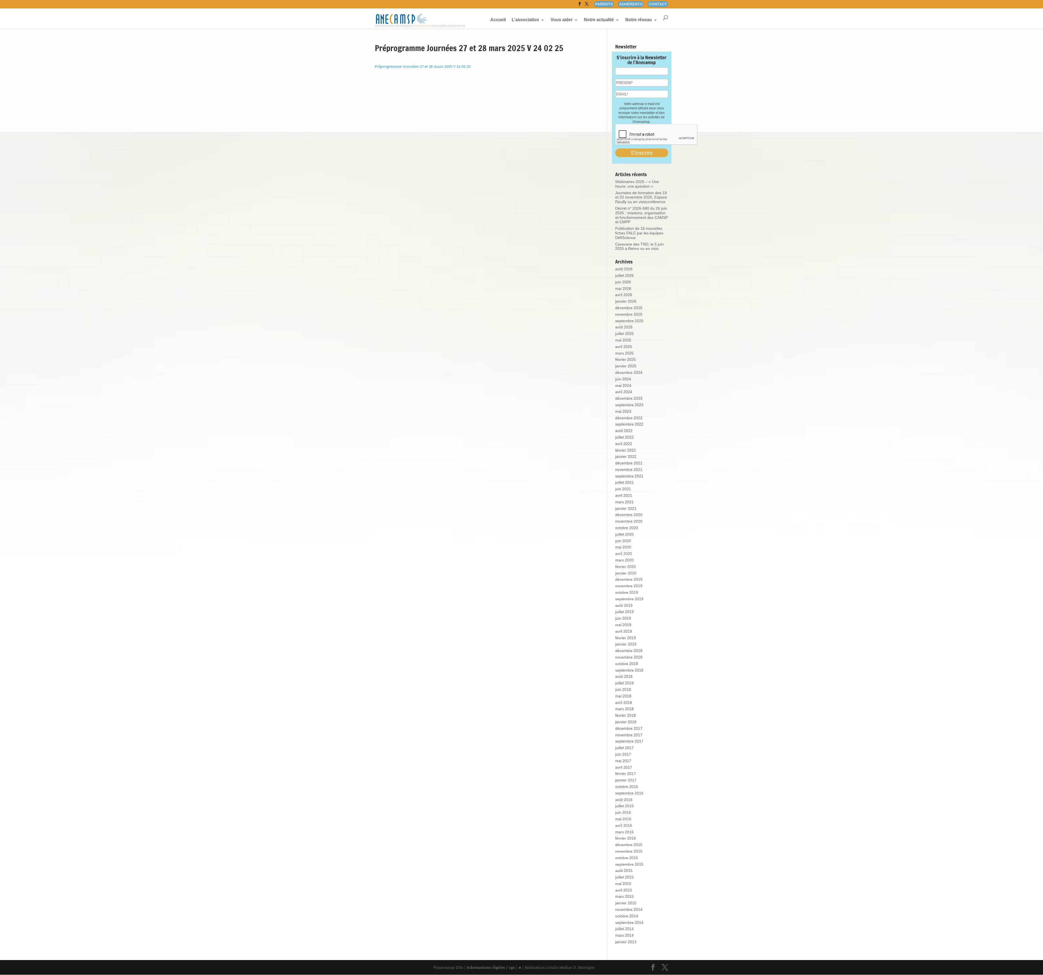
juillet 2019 (624, 612)
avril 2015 (623, 890)
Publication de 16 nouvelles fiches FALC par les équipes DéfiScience (639, 233)
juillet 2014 (624, 929)
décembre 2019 (628, 579)
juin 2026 (623, 282)
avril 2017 (623, 767)
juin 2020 (623, 541)
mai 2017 (623, 761)
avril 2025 (623, 346)
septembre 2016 (629, 793)
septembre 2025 (629, 321)
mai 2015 (623, 883)
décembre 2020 (628, 515)
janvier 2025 (625, 366)
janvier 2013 (625, 942)
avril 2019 (623, 631)
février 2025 (625, 359)
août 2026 (624, 269)
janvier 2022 (625, 456)
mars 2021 (624, 502)
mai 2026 (623, 288)
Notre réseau (638, 20)
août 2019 (624, 605)
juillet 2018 (624, 683)
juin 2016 (623, 812)
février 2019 (625, 638)
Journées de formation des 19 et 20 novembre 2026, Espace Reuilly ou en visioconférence (641, 197)
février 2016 (625, 838)
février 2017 (625, 773)
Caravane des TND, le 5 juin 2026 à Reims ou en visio (639, 246)
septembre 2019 (629, 599)
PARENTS (604, 4)
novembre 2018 (628, 657)
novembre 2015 (628, 851)
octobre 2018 (626, 664)
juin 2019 (623, 618)
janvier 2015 (625, 903)
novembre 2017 (628, 735)
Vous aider (562, 20)
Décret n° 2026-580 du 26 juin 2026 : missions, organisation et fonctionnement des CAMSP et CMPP (641, 215)
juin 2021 (623, 489)
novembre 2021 (628, 469)
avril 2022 (623, 444)
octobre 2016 (626, 786)
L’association (525, 20)
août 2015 (624, 870)
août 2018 (624, 676)
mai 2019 (623, 625)
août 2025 (624, 327)
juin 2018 (623, 689)
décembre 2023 (628, 398)
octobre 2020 (626, 528)
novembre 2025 (628, 314)
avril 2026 (623, 295)
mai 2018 (623, 696)
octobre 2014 (626, 916)
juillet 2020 (624, 534)
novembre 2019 (628, 586)
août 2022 (624, 430)
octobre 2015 (626, 858)
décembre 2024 (628, 372)
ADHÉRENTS (630, 4)
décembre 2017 (628, 728)
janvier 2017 (625, 780)
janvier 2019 (625, 644)
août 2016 (624, 799)
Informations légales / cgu (491, 967)
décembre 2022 (628, 418)
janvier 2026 (625, 301)
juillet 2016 (624, 806)
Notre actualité (599, 20)
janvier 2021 (625, 508)
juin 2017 (623, 754)
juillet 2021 (624, 482)
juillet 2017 (624, 748)
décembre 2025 (628, 308)
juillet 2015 (624, 877)
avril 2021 (623, 495)
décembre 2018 (628, 650)
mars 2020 (624, 560)
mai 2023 (623, 411)
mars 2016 (624, 832)
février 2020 (625, 566)
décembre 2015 (628, 845)
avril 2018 (623, 702)
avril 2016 (623, 825)
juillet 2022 (624, 437)
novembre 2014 (628, 909)
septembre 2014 (629, 922)
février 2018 (625, 715)
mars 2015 (624, 896)
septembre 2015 (629, 864)
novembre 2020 (628, 521)
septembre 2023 (629, 405)
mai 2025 (623, 340)
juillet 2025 (624, 333)
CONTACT (658, 4)
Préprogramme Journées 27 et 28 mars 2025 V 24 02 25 (422, 66)
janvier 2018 (625, 722)
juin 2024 (623, 379)
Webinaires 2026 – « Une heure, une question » (637, 183)
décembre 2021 (628, 463)
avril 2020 (623, 553)
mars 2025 (624, 353)
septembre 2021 (629, 476)
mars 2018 (624, 709)
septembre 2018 (629, 670)
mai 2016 (623, 819)
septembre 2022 (629, 424)
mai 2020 (623, 547)
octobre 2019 (626, 592)
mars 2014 (624, 935)
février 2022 (625, 450)
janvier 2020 (625, 573)
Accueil (498, 20)
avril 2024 (623, 392)
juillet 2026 (624, 275)
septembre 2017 (629, 741)
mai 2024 (623, 385)
